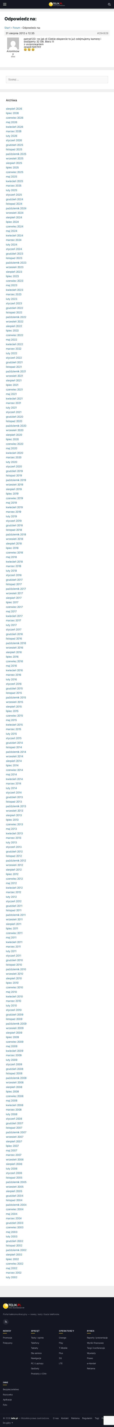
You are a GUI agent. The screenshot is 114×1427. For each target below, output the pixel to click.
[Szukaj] (109, 4)
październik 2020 (16, 425)
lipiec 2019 (12, 493)
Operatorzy (66, 1331)
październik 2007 (16, 1132)
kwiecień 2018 (14, 561)
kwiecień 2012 (14, 887)
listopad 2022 (14, 312)
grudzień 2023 (14, 253)
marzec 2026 (14, 131)
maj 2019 (11, 502)
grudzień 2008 (14, 1068)
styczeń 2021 (14, 412)
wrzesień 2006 (15, 1159)
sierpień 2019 (14, 489)
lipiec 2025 (12, 167)
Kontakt (65, 1418)
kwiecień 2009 (14, 1050)
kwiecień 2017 (14, 616)
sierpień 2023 (14, 271)
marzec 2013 (13, 837)
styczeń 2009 (14, 1064)
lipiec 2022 (12, 330)
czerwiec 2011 (14, 933)
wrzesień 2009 (15, 1028)
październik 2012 (16, 860)
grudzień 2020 (14, 416)
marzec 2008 (14, 1109)
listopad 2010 (14, 964)
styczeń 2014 (14, 792)
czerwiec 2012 (14, 878)
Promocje (7, 1337)
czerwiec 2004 (14, 1209)
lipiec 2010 (12, 982)
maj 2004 (11, 1213)
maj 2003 (11, 1232)
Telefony (35, 1343)
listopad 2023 (14, 258)
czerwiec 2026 (14, 117)
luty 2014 (11, 788)
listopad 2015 (14, 692)
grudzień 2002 (14, 1241)
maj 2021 (11, 394)
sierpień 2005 (14, 1191)
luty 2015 (11, 733)
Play (61, 1343)
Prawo (90, 1358)
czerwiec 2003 (14, 1227)
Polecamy (7, 1343)
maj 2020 (11, 448)
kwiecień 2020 (14, 452)
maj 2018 (11, 557)
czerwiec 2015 (14, 715)
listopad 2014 (14, 747)
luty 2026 (11, 135)
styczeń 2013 (14, 846)
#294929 (102, 33)
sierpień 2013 (14, 815)
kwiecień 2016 (14, 670)
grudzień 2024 (14, 199)
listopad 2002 (14, 1245)
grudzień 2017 (14, 579)
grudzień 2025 (14, 144)
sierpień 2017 (14, 597)
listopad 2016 (14, 638)
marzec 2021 (13, 403)
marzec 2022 (13, 348)
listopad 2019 (14, 475)
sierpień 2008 (14, 1087)
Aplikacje (7, 1399)
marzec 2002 (14, 1272)
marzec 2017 (13, 620)
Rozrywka (8, 1394)
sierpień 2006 (14, 1164)
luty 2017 (11, 625)
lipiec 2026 (12, 113)
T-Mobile (63, 1348)
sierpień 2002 (14, 1254)
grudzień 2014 (14, 742)
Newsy (7, 1331)
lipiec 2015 (12, 711)
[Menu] (4, 4)
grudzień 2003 (14, 1222)
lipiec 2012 (12, 874)
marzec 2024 (14, 240)
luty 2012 (11, 896)
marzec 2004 (14, 1218)
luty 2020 (11, 462)
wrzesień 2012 (14, 865)
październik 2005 (16, 1182)
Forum (16, 27)
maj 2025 (11, 176)
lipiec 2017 (12, 602)
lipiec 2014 (12, 765)
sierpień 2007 (14, 1141)
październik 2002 (16, 1250)
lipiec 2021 (12, 384)
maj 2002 (11, 1268)
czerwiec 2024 (14, 226)
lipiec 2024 (12, 221)
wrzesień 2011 (14, 919)
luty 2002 (11, 1277)
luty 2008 (11, 1114)
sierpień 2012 (14, 869)
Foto (5, 1405)
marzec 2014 (13, 783)
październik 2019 (16, 480)
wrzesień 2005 (14, 1186)
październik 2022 (16, 317)
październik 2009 (16, 1023)
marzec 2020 (14, 457)
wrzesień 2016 (14, 647)
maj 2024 (11, 230)
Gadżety (35, 1368)
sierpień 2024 (14, 217)
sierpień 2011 (13, 924)
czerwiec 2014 (14, 770)
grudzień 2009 (14, 1014)
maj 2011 (11, 937)
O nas (56, 1418)
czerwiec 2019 (14, 498)
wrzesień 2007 (14, 1136)
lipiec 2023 (12, 276)
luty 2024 (11, 244)
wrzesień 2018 (14, 538)
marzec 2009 (14, 1055)
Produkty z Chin (38, 1373)
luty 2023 (11, 298)
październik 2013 (16, 806)
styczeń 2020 (14, 466)
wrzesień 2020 (14, 430)
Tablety (34, 1348)
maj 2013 (11, 828)
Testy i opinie (37, 1337)
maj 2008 (11, 1100)
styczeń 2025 (14, 194)
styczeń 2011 (13, 955)
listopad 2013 (14, 801)
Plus (61, 1353)
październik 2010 (16, 969)
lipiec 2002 (12, 1259)
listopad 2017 (14, 584)
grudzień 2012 (14, 851)
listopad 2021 (14, 366)
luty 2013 (11, 842)
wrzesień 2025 (14, 158)
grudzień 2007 (14, 1123)
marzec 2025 (13, 185)
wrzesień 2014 (14, 756)
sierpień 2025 (14, 163)
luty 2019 (11, 516)
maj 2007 (11, 1150)
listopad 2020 (14, 421)
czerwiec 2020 (14, 443)
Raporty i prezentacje (97, 1337)
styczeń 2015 (14, 738)
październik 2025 (16, 154)
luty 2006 (11, 1168)
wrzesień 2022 (14, 321)
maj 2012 (11, 883)
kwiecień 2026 (14, 126)
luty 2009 (11, 1059)
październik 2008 (16, 1078)
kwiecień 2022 (14, 344)
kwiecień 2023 (14, 289)
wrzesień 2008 (14, 1082)
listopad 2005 (14, 1177)
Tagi (97, 1418)
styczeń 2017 (14, 629)
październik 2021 (16, 371)
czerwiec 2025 (14, 172)
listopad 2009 (14, 1019)
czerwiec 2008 (14, 1096)
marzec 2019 (13, 511)
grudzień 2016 (14, 634)
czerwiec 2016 (14, 661)
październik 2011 (16, 914)
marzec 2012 (13, 892)
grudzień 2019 (14, 471)
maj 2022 (11, 339)
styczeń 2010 (14, 1010)
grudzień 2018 (14, 525)
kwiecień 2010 (14, 996)
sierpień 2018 (14, 543)
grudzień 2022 (14, 308)
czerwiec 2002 (14, 1263)
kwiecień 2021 (14, 398)
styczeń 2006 (14, 1173)
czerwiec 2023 (14, 280)
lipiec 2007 (12, 1145)
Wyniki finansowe (95, 1343)
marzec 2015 (13, 729)
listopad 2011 (14, 910)
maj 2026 (11, 122)
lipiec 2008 (12, 1091)
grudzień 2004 (14, 1195)
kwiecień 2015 (14, 724)
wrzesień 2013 (14, 810)
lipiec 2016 (12, 656)
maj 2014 (11, 774)
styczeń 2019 (14, 520)
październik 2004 (16, 1204)
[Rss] (6, 1322)
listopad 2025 (14, 149)
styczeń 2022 (14, 357)
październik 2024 (16, 208)
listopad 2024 (14, 203)
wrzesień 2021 (14, 375)
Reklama (91, 1368)
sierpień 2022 (14, 326)
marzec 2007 (14, 1154)
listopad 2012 (14, 856)
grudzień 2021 (14, 362)
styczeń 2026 (14, 140)
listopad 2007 (14, 1127)
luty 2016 (11, 679)
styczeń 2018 (14, 575)
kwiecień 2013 (14, 833)
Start (7, 27)
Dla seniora (36, 1353)
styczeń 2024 (14, 249)
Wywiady (91, 1353)
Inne (5, 1382)
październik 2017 (16, 588)
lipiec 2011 (12, 928)
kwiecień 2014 (14, 779)
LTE (60, 1363)
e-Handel (91, 1363)
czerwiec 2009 (14, 1041)
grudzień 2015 (14, 688)
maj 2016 (11, 665)
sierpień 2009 (14, 1032)
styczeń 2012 (14, 901)
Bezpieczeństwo (11, 1389)
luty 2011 (11, 951)
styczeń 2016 (14, 683)
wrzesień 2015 (14, 702)
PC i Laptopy (37, 1363)
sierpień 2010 (14, 978)
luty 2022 (11, 353)
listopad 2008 (14, 1073)
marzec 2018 (13, 566)
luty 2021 (11, 407)
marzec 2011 (13, 946)
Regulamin (87, 1418)
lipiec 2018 (12, 548)
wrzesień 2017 (14, 593)
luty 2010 (11, 1005)
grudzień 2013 (14, 797)
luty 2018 (11, 570)
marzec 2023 (14, 294)
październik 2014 (16, 751)
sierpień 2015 (14, 706)
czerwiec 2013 (14, 824)
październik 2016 (16, 643)
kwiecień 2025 (14, 181)
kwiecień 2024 (14, 235)
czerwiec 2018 (14, 552)
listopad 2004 (14, 1200)
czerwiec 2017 (14, 606)
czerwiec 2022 (14, 335)
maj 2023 (11, 285)
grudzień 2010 (14, 960)
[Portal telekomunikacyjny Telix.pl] (57, 4)
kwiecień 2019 (14, 507)
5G (60, 1358)
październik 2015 (16, 697)
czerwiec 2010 (14, 987)
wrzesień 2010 (14, 973)
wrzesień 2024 (14, 212)
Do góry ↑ (8, 1423)
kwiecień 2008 (14, 1105)
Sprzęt (35, 1331)
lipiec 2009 (12, 1037)
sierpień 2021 (14, 380)
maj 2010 (11, 991)
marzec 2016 (13, 674)
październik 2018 (16, 534)
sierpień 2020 (14, 434)
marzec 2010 (13, 1000)
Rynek (91, 1331)
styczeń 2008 (14, 1118)
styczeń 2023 (14, 303)
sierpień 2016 (14, 652)
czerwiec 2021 (14, 389)
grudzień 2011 (14, 905)
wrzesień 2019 (14, 484)
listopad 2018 (14, 529)
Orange (62, 1337)
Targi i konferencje (96, 1348)
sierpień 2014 (14, 760)
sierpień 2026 (14, 108)
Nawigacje (36, 1358)
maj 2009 (11, 1046)
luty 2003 (11, 1236)
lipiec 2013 (12, 819)
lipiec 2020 (12, 439)
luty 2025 (11, 190)
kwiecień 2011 (14, 942)
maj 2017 (11, 611)
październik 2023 (16, 262)
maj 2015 (11, 720)
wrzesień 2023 (14, 267)
